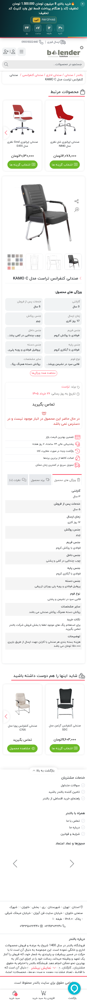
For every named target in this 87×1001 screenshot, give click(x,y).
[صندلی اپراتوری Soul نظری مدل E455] (22, 120)
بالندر (79, 75)
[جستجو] (6, 64)
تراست (65, 387)
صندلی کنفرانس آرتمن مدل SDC (65, 728)
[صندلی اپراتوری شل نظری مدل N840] (65, 120)
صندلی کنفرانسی (32, 75)
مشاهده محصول (20, 748)
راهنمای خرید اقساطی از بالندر (61, 799)
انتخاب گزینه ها (62, 165)
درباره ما (74, 828)
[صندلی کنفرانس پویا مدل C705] (22, 703)
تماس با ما (73, 821)
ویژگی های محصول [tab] (65, 480)
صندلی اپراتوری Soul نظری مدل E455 (22, 144)
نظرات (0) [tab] (15, 480)
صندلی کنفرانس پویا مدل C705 (22, 728)
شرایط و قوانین (70, 834)
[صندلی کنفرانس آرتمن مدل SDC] (65, 703)
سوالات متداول (70, 785)
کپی (36, 20)
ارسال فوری (53, 42)
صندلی (69, 75)
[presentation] (6, 133)
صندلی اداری (54, 75)
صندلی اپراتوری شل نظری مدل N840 (64, 144)
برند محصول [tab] (38, 480)
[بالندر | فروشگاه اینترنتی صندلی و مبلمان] (65, 51)
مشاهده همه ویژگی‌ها (44, 373)
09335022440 (30, 42)
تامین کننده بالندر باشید (64, 792)
